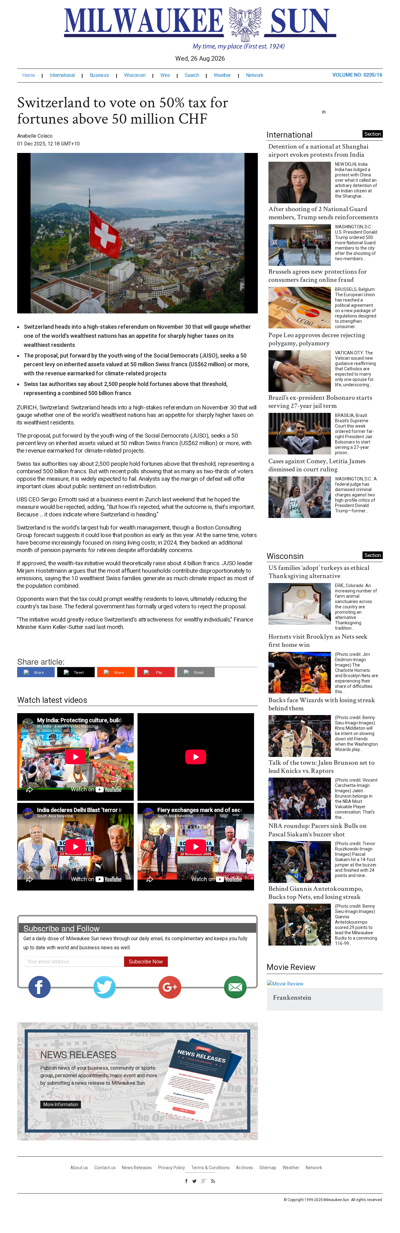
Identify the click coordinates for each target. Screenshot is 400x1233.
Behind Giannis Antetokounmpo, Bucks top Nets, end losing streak (315, 892)
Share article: (41, 661)
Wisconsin (135, 75)
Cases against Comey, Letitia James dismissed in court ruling (317, 465)
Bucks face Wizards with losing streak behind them (321, 704)
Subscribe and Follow (61, 928)
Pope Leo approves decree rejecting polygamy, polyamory (316, 339)
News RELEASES (78, 1054)
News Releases (137, 1167)
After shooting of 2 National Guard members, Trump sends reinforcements (323, 213)
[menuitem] (33, 75)
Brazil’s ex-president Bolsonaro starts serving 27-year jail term (320, 401)
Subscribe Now (146, 961)
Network (254, 75)
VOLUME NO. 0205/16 (357, 75)
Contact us (105, 1167)
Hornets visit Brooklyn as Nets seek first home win (318, 640)
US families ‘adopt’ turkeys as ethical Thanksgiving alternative (318, 572)
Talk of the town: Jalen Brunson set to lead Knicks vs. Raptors (321, 766)
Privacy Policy (171, 1167)
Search (192, 75)
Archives (244, 1167)
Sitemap (267, 1167)
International (62, 75)
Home (28, 75)
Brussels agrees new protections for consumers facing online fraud (317, 275)
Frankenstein (292, 997)
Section (372, 134)
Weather (222, 75)
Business (99, 75)
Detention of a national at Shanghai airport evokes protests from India (318, 150)
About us (79, 1167)
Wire (165, 75)
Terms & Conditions (210, 1167)
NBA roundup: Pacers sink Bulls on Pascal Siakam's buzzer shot (317, 830)
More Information (60, 1104)
